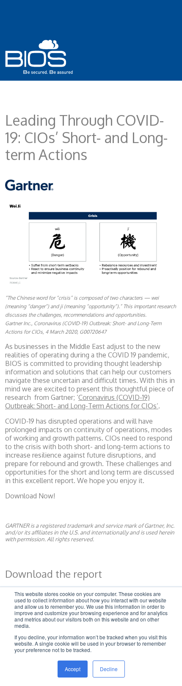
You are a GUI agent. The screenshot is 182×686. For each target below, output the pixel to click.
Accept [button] (72, 668)
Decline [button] (109, 668)
